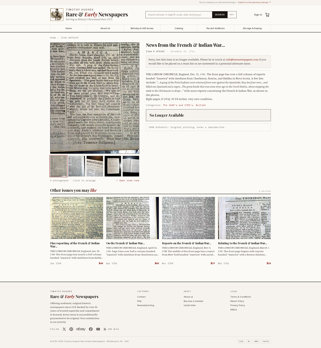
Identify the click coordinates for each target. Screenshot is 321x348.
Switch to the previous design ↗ (254, 2)
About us (188, 296)
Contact (141, 296)
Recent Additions (215, 28)
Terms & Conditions (240, 296)
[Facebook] (91, 329)
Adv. (232, 14)
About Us (105, 28)
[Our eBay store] (81, 329)
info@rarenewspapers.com (242, 59)
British (201, 105)
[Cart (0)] (267, 14)
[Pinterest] (71, 329)
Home (69, 28)
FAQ (139, 301)
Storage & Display (252, 28)
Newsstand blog (145, 305)
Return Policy (237, 301)
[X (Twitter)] (64, 329)
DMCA (233, 309)
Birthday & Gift (142, 28)
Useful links (190, 305)
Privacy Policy (237, 305)
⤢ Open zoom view (127, 180)
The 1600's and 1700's (178, 105)
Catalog (179, 28)
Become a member (193, 301)
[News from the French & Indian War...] (58, 166)
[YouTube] (98, 329)
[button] (94, 98)
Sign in (258, 14)
